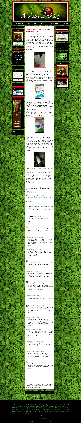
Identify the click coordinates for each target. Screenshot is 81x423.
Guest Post (42, 409)
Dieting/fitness (47, 406)
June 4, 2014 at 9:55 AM (39, 205)
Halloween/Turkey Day (49, 409)
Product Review (47, 197)
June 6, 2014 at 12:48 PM (37, 237)
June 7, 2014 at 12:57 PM (38, 249)
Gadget (20, 408)
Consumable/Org (32, 406)
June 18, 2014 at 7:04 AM (38, 351)
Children (14, 406)
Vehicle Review (18, 413)
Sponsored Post (61, 411)
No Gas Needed (54, 23)
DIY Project (54, 406)
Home (40, 392)
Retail (55, 411)
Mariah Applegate (32, 282)
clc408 (29, 237)
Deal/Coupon (40, 406)
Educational (66, 406)
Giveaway (41, 197)
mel (29, 295)
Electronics (14, 408)
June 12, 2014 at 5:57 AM (38, 261)
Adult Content (30, 404)
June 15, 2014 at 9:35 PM (38, 305)
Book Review (63, 404)
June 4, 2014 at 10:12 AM (39, 217)
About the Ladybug (19, 23)
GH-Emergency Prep (62, 407)
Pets (18, 411)
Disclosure (33, 193)
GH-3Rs (48, 408)
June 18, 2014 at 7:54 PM (36, 362)
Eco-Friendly (60, 406)
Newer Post (29, 392)
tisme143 (30, 261)
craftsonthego (31, 227)
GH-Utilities (23, 409)
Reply (29, 213)
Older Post (50, 392)
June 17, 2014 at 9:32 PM (38, 341)
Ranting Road (41, 411)
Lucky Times (65, 23)
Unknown (30, 249)
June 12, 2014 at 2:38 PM (42, 282)
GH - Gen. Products (34, 197)
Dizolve (32, 182)
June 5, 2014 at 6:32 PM (40, 227)
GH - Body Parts (31, 407)
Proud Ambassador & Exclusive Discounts (16, 85)
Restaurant (50, 411)
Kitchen (57, 409)
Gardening (25, 408)
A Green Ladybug (16, 404)
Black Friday (37, 404)
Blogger (50, 421)
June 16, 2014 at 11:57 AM (38, 317)
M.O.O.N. (62, 409)
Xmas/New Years (26, 413)
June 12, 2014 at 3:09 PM (36, 295)
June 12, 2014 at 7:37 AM (36, 271)
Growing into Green (32, 23)
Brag (68, 404)
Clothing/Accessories (22, 406)
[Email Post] (48, 196)
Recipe (46, 411)
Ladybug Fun (43, 23)
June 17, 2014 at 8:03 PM (38, 329)
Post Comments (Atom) (42, 397)
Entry (27, 191)
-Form (30, 191)
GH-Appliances (54, 408)
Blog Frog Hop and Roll (50, 404)
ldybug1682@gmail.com (17, 49)
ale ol (29, 271)
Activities (24, 405)
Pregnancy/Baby (22, 411)
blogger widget (18, 62)
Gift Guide (29, 409)
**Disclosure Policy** (16, 27)
